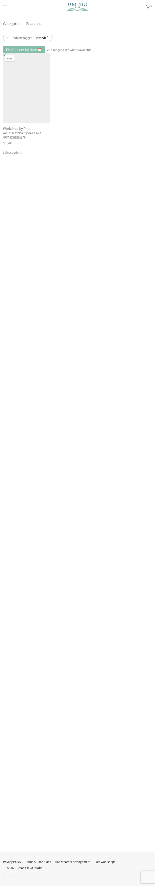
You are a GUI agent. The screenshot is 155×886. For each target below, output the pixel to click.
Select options (12, 152)
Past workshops (105, 862)
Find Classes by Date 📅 (24, 49)
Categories (12, 23)
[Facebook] (4, 877)
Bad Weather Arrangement (72, 862)
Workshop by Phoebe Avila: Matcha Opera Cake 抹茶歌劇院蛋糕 (22, 133)
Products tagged (30, 38)
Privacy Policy (12, 862)
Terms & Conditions (38, 862)
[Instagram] (10, 877)
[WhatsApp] (16, 877)
